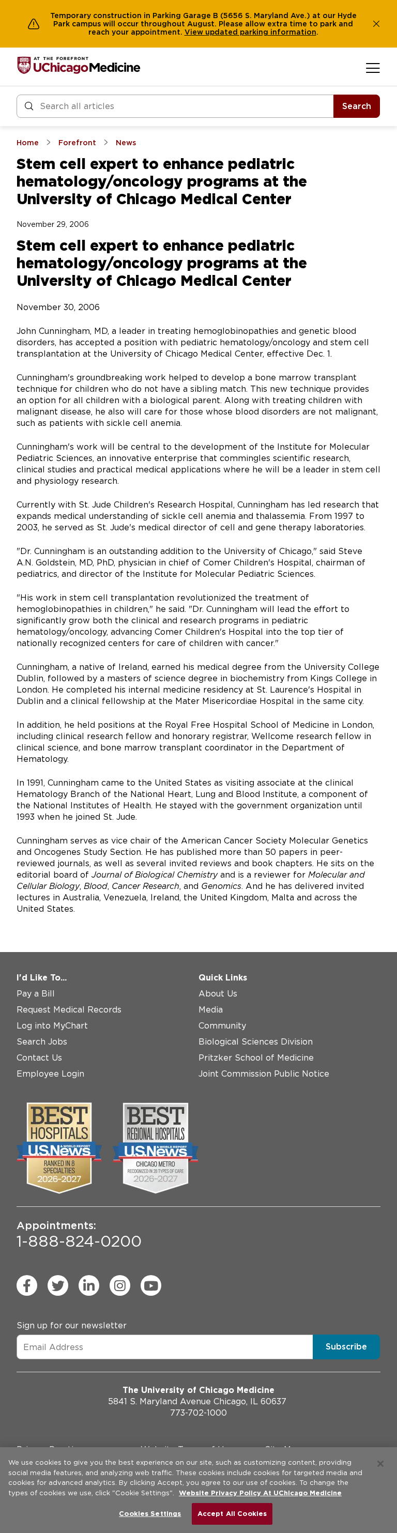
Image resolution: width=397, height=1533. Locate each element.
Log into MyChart (52, 1026)
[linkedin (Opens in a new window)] (89, 1285)
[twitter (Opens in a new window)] (58, 1285)
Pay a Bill (36, 994)
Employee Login (50, 1074)
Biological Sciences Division (255, 1042)
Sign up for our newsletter (72, 1325)
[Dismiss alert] (376, 24)
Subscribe (346, 1347)
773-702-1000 (198, 1413)
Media (210, 1010)
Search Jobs (42, 1042)
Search (356, 106)
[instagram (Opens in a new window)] (120, 1285)
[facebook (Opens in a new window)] (27, 1285)
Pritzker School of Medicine (256, 1058)
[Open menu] (372, 67)
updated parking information (260, 32)
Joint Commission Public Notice (263, 1074)
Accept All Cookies (232, 1513)
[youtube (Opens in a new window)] (151, 1285)
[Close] (380, 1463)
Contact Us (39, 1058)
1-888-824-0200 (79, 1234)
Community (222, 1026)
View (195, 32)
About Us (217, 994)
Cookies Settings (150, 1513)
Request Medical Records (69, 1010)
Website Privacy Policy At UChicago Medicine (260, 1493)
